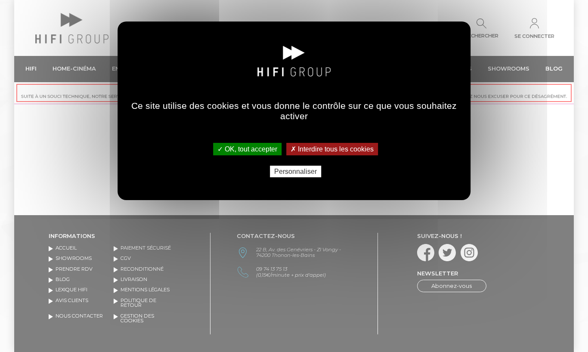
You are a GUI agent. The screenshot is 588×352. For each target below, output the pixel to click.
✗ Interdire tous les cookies (332, 149)
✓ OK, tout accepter (247, 149)
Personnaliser (295, 171)
